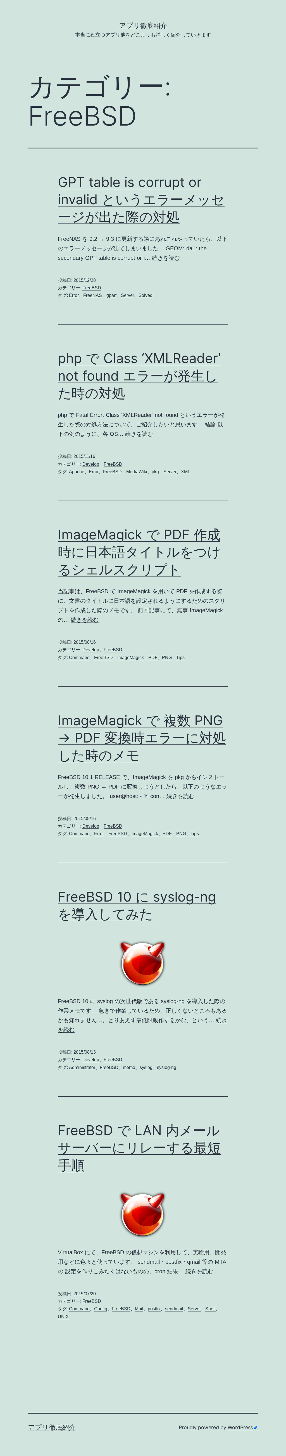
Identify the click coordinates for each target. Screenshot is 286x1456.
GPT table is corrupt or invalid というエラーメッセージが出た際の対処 (141, 199)
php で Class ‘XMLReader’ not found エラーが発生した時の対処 (139, 375)
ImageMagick (130, 657)
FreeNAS (92, 295)
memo (129, 1067)
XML (185, 471)
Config (100, 1308)
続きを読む (166, 258)
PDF (153, 657)
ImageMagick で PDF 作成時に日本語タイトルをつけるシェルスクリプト (139, 552)
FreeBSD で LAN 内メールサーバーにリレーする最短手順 (139, 1147)
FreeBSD (91, 287)
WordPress (240, 1427)
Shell (210, 1308)
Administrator (82, 1067)
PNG (167, 657)
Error (74, 295)
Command (79, 657)
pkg (155, 471)
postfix (154, 1308)
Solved (145, 295)
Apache (76, 471)
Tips (180, 657)
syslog (146, 1067)
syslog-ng (166, 1067)
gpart (111, 295)
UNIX (63, 1316)
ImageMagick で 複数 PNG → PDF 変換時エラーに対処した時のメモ (142, 737)
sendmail (174, 1308)
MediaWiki (136, 471)
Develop (90, 464)
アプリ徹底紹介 (143, 25)
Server (127, 295)
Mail (139, 1308)
